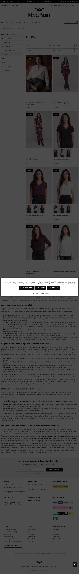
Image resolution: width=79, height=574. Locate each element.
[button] (75, 564)
